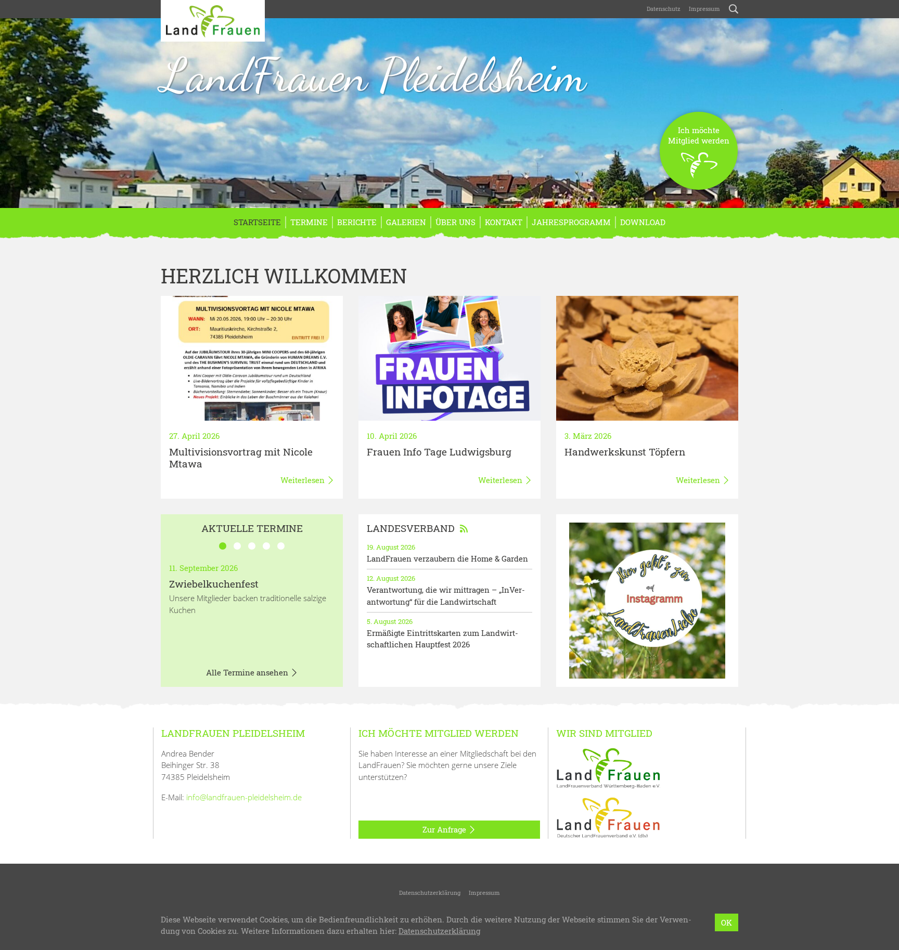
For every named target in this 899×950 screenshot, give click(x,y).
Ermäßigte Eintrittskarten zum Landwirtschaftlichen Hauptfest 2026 (442, 639)
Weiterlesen (303, 480)
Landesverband (411, 528)
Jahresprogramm (571, 222)
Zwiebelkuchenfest (214, 583)
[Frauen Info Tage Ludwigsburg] (449, 358)
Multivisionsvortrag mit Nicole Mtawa (241, 457)
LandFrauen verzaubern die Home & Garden (447, 558)
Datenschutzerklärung (429, 892)
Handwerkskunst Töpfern (624, 451)
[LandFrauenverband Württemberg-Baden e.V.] (608, 767)
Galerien (406, 222)
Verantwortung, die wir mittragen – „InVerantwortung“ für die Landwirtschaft (446, 595)
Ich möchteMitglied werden (698, 135)
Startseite (257, 222)
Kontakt (503, 222)
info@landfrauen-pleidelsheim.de (244, 797)
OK (726, 922)
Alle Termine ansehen (248, 672)
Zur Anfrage (445, 829)
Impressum (704, 8)
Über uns (455, 222)
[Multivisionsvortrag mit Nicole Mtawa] (252, 358)
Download (642, 222)
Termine (309, 222)
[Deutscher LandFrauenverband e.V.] (608, 817)
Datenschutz (662, 8)
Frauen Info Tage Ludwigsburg (439, 451)
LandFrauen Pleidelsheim (373, 74)
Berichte (357, 222)
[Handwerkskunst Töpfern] (647, 358)
